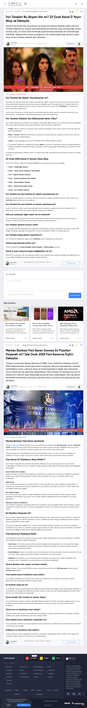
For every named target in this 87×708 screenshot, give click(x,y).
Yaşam (50, 677)
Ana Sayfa (9, 11)
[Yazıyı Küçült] (70, 345)
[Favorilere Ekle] (77, 11)
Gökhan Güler (10, 338)
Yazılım (36, 677)
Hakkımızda (8, 690)
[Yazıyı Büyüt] (73, 345)
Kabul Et (23, 705)
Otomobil (23, 673)
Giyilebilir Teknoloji (9, 678)
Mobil (22, 670)
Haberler (17, 11)
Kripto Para (23, 667)
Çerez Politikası (8, 705)
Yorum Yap (72, 263)
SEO (49, 667)
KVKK (32, 690)
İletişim (56, 690)
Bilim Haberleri (38, 667)
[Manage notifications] (83, 704)
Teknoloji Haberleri (51, 672)
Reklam (26, 690)
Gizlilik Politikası (17, 692)
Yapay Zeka (38, 673)
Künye (49, 690)
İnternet (8, 684)
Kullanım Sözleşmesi (39, 692)
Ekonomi (17, 345)
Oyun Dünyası (24, 677)
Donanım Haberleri (9, 672)
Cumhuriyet (15, 445)
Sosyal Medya (38, 670)
